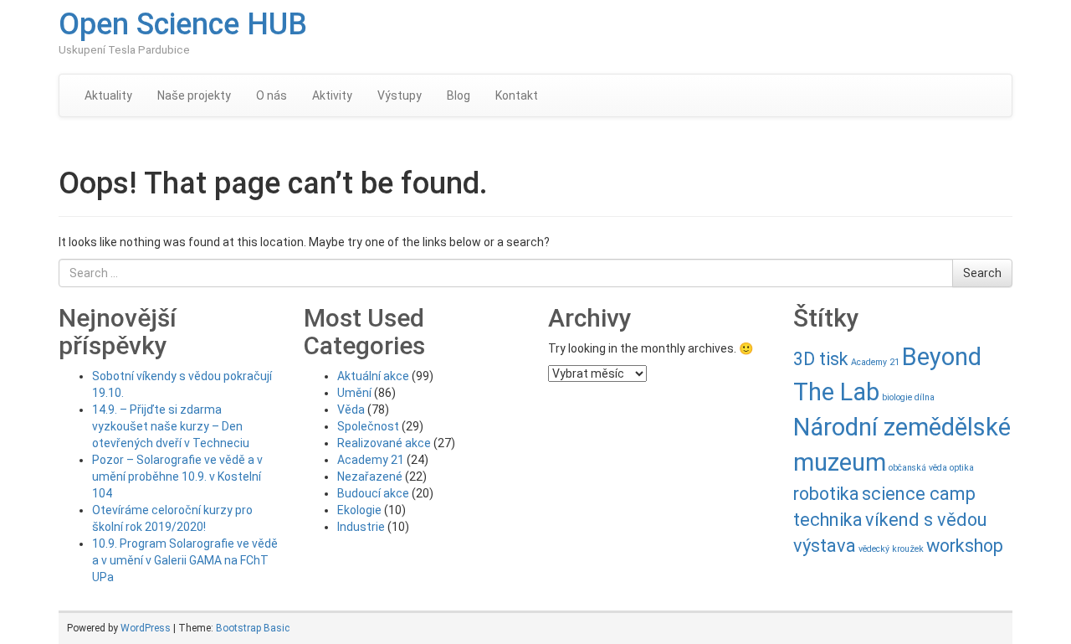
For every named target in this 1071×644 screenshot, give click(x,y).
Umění (354, 392)
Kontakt (516, 95)
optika (962, 467)
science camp (919, 493)
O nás (271, 95)
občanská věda (918, 467)
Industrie (361, 526)
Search (982, 273)
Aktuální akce (373, 376)
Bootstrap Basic (253, 628)
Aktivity (332, 95)
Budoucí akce (373, 493)
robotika (826, 493)
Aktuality (108, 95)
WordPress (145, 628)
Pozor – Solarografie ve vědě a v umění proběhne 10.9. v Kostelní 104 (177, 476)
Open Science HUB (183, 24)
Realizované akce (384, 443)
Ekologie (359, 510)
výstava (824, 545)
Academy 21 (370, 459)
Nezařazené (369, 476)
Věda (351, 409)
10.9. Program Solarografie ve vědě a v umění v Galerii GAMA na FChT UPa (185, 560)
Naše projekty (194, 95)
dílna (925, 397)
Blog (458, 95)
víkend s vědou (925, 519)
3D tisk (820, 358)
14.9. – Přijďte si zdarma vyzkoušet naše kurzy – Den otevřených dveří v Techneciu (170, 426)
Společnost (368, 426)
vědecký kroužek (891, 549)
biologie (897, 397)
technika (828, 519)
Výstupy (399, 95)
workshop (964, 545)
